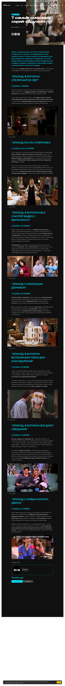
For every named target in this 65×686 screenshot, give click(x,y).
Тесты (22, 5)
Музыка (44, 5)
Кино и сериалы (33, 5)
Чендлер (27, 92)
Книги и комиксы (56, 5)
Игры (39, 5)
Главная (17, 5)
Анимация (26, 5)
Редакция (17, 27)
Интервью (49, 5)
